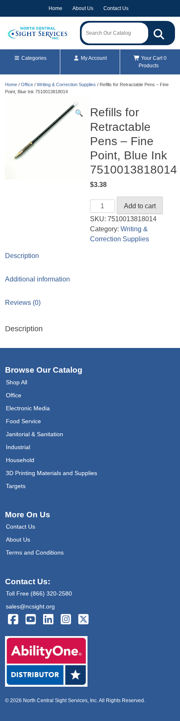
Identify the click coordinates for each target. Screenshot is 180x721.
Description (22, 255)
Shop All (16, 382)
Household (20, 460)
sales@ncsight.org (30, 606)
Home (55, 8)
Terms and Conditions (35, 552)
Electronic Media (28, 408)
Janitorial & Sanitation (34, 434)
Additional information (37, 279)
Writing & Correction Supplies (66, 84)
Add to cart (140, 206)
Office (27, 84)
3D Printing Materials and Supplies (51, 473)
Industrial (18, 447)
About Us (82, 8)
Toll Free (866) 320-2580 (39, 593)
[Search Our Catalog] (159, 33)
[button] (79, 113)
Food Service (23, 421)
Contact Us (116, 8)
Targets (16, 486)
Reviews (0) (23, 302)
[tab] (90, 256)
